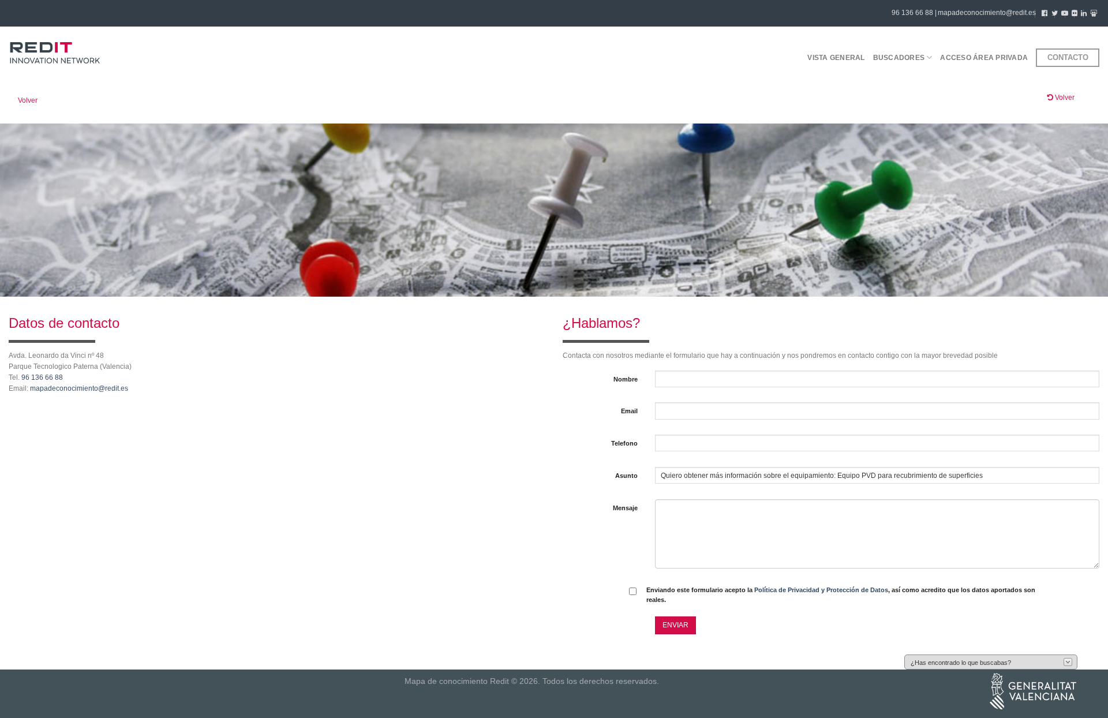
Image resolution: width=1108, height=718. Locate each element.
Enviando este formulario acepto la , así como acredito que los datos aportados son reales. (840, 594)
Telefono (624, 443)
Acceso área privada (984, 58)
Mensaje (625, 507)
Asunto (626, 475)
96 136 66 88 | (914, 13)
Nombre (625, 379)
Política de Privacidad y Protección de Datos (821, 589)
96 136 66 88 (42, 377)
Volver (28, 100)
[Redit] (55, 53)
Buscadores (898, 58)
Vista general (835, 58)
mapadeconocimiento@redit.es (987, 13)
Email (629, 410)
